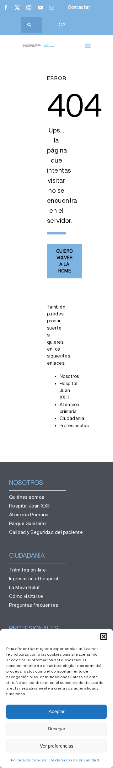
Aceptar (57, 711)
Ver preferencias (56, 746)
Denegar (56, 728)
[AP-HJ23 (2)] (38, 46)
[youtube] (40, 7)
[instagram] (28, 7)
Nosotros (69, 376)
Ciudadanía (72, 418)
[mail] (51, 7)
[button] (103, 636)
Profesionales (74, 425)
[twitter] (17, 7)
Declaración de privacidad (74, 760)
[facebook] (5, 7)
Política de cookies (28, 760)
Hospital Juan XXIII (68, 390)
